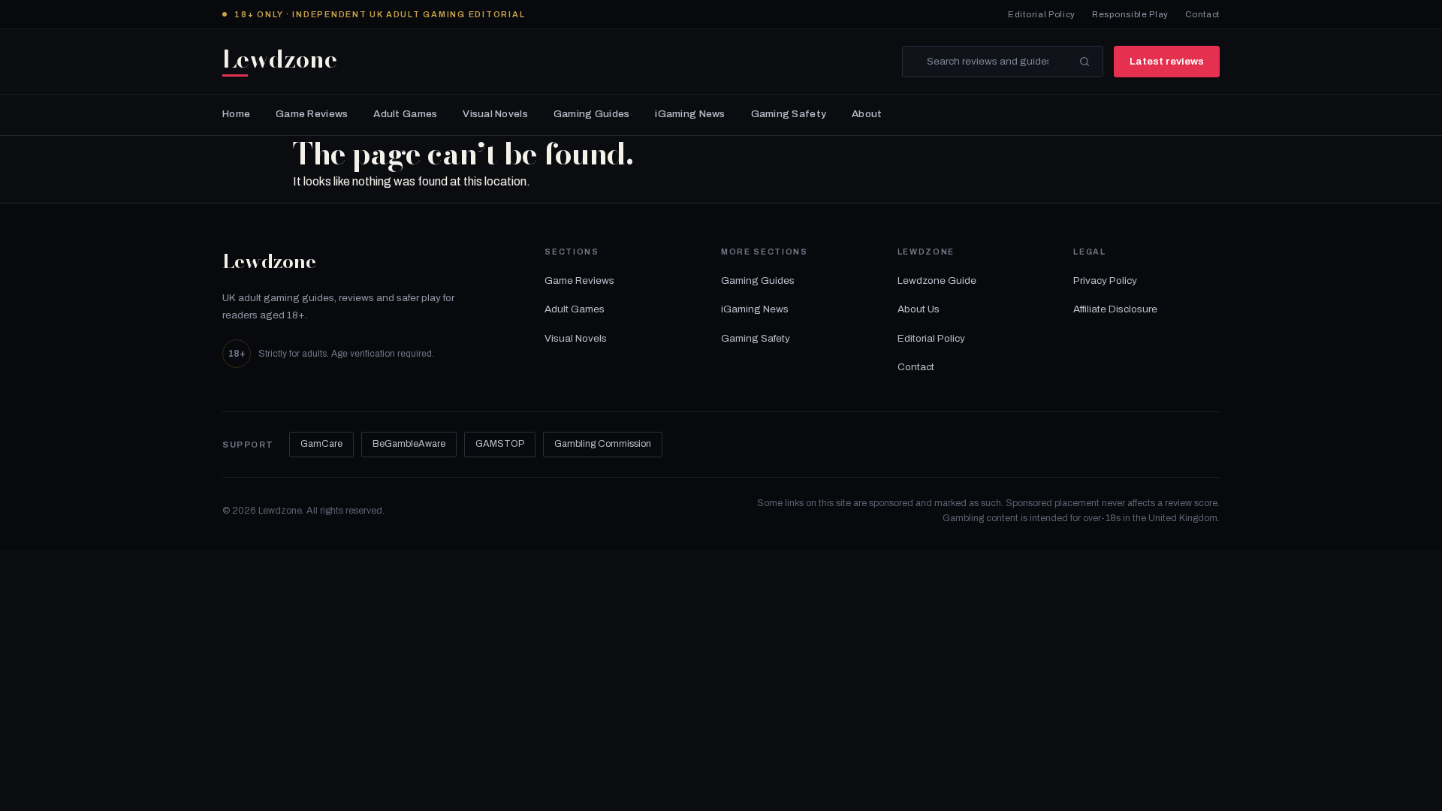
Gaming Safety (789, 113)
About (867, 113)
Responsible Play (1130, 14)
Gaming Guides (592, 113)
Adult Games (405, 113)
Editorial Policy (1041, 14)
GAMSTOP (499, 444)
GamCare (321, 444)
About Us (918, 309)
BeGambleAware (409, 444)
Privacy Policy (1105, 280)
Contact (1202, 14)
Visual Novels (495, 113)
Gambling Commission (602, 444)
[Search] (1084, 62)
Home (236, 113)
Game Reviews (312, 113)
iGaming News (690, 113)
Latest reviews (1167, 61)
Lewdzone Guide (936, 280)
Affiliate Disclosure (1115, 309)
